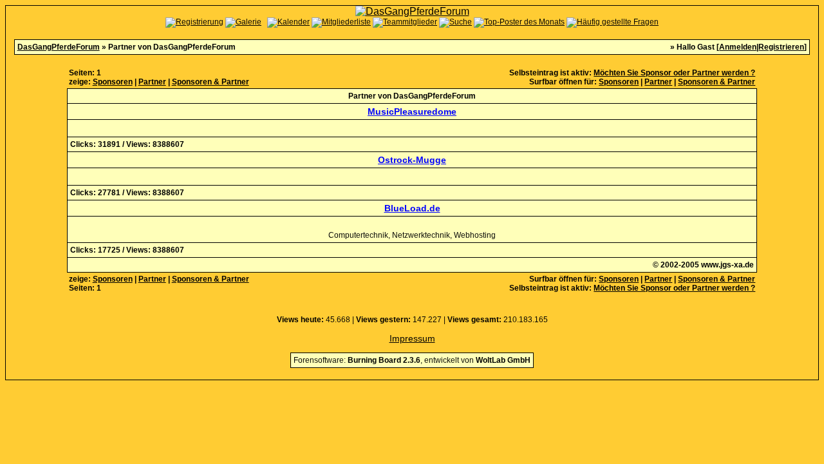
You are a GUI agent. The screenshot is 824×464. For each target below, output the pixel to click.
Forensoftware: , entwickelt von (412, 360)
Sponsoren (113, 81)
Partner (152, 81)
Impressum (412, 338)
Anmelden (737, 47)
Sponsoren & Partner (210, 81)
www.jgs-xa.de (727, 264)
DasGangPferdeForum (58, 47)
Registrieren (781, 47)
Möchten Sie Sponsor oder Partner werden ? (674, 72)
